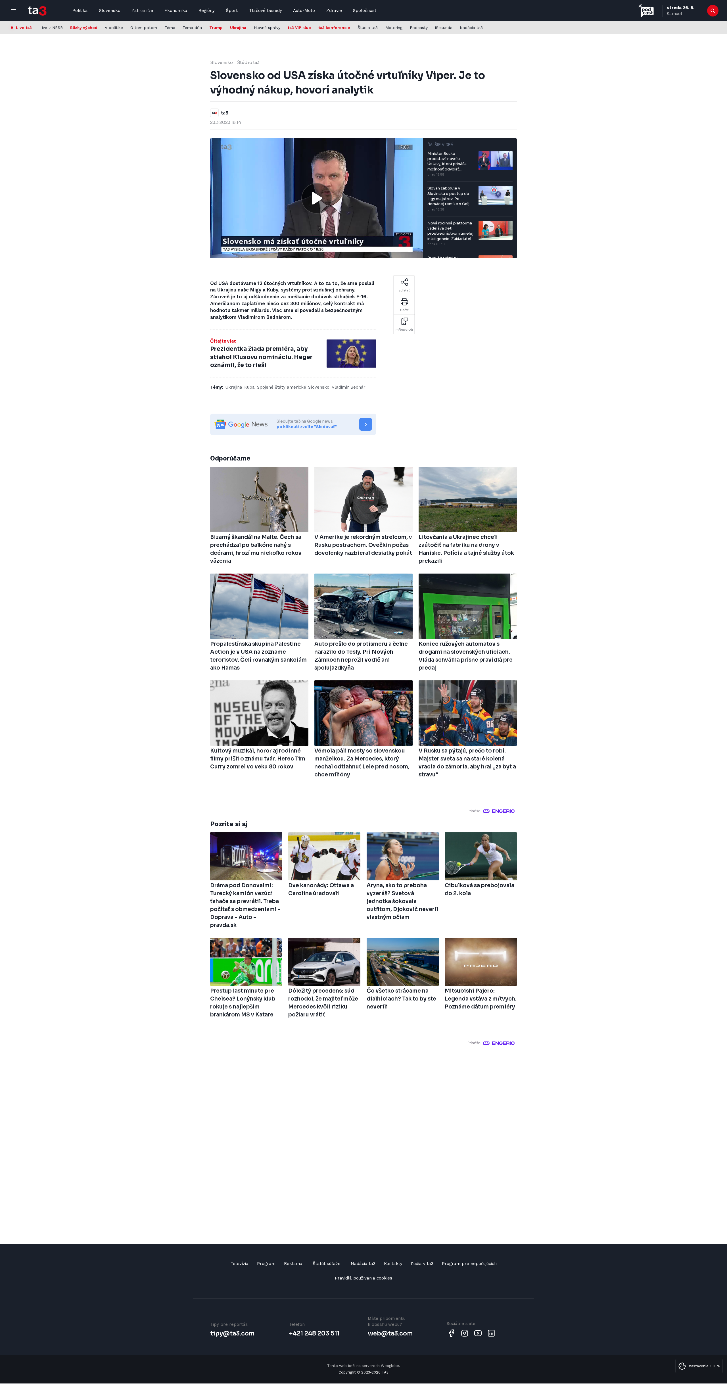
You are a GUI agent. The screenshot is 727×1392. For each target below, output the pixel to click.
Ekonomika (175, 10)
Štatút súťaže (326, 1263)
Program (266, 1263)
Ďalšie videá (440, 145)
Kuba (249, 387)
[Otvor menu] (14, 10)
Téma (170, 27)
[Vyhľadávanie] (713, 11)
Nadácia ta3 (471, 27)
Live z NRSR (51, 27)
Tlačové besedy (265, 10)
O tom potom (143, 27)
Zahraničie (142, 10)
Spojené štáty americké (281, 387)
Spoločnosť (364, 10)
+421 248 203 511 (314, 1333)
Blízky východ (83, 27)
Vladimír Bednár (348, 387)
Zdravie (334, 10)
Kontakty (393, 1263)
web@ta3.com (390, 1333)
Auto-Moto (304, 10)
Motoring (393, 27)
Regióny (207, 10)
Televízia (239, 1263)
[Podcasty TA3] (646, 10)
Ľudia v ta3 (422, 1263)
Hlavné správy (267, 27)
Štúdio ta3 (368, 27)
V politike (114, 27)
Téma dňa (192, 27)
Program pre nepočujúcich (469, 1263)
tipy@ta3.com (232, 1333)
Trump (216, 27)
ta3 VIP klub (299, 27)
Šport (232, 10)
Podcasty (419, 27)
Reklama (293, 1263)
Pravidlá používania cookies (363, 1278)
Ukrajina (238, 27)
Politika (80, 10)
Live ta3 (24, 27)
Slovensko (109, 10)
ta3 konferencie (334, 27)
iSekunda (443, 27)
